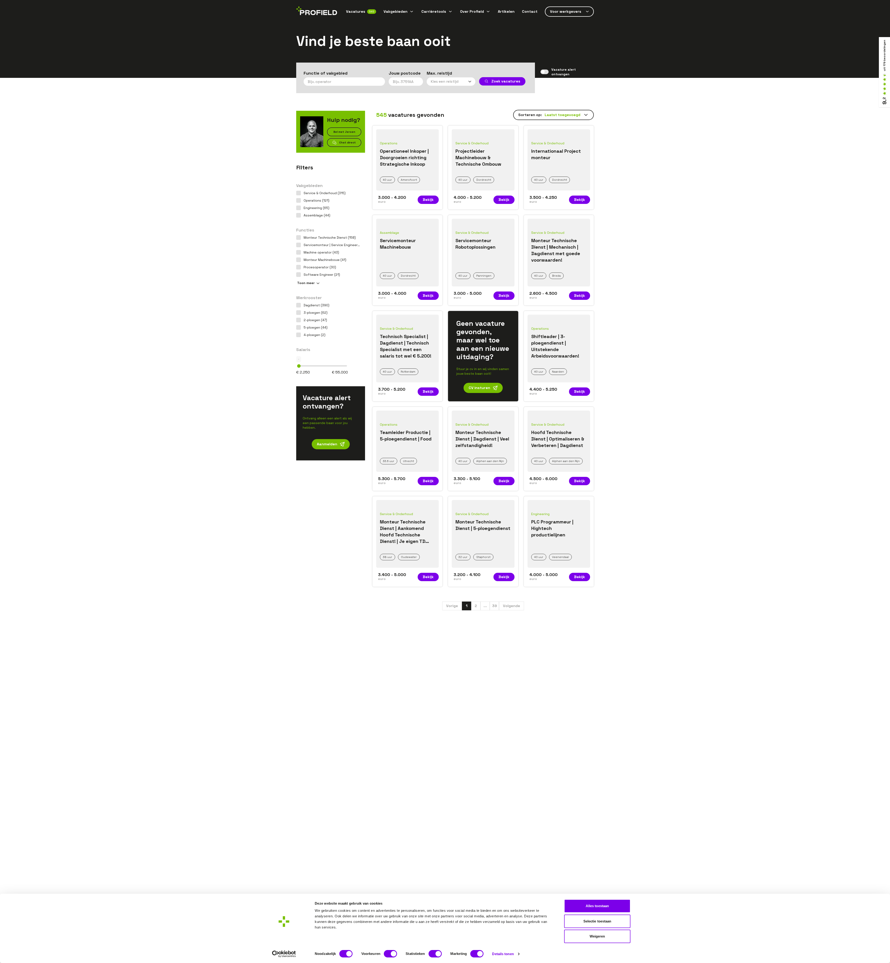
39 (494, 605)
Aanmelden (327, 444)
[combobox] (344, 81)
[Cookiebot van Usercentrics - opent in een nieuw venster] (284, 953)
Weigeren (597, 936)
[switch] (390, 953)
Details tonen (503, 954)
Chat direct (347, 142)
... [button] (485, 605)
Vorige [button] (452, 605)
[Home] (316, 11)
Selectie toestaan (597, 921)
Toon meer (306, 283)
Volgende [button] (511, 605)
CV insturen (479, 387)
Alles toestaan (597, 906)
